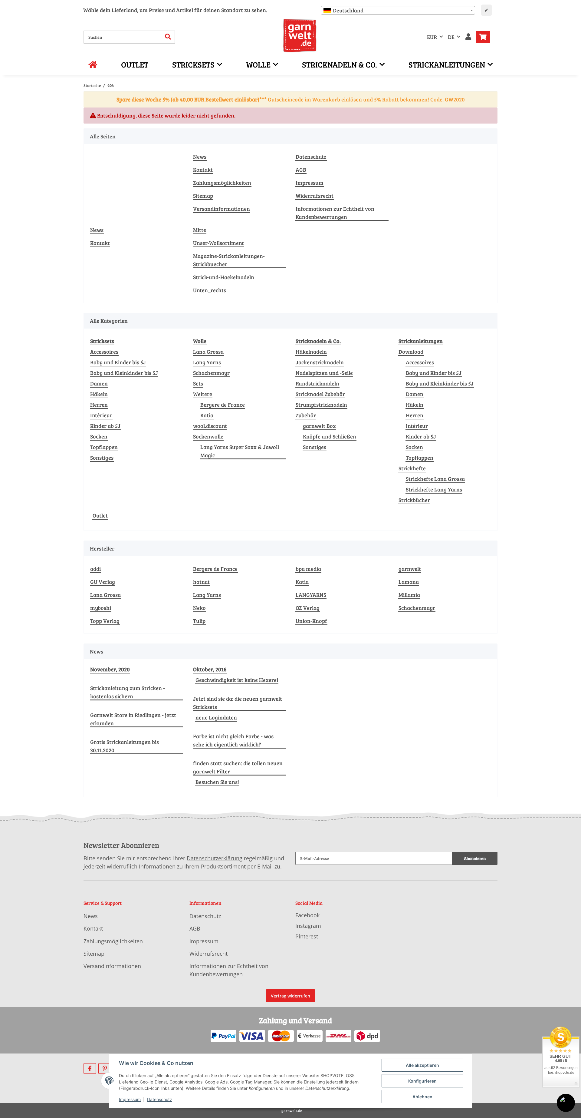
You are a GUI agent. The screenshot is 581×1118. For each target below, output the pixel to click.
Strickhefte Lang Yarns (434, 489)
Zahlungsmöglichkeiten (222, 182)
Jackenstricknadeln (320, 362)
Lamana (409, 581)
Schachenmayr (211, 372)
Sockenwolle (208, 436)
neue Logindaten (216, 717)
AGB (301, 169)
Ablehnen (422, 1096)
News (199, 156)
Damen (99, 383)
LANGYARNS (311, 594)
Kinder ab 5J (105, 425)
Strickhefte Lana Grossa (435, 478)
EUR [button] (432, 37)
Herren (99, 404)
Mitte (199, 229)
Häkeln (99, 394)
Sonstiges (101, 457)
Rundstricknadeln (317, 383)
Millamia (409, 594)
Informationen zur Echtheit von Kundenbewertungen (335, 212)
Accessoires (104, 351)
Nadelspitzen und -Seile (324, 372)
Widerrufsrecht (314, 195)
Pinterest (306, 936)
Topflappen (104, 447)
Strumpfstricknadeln (321, 404)
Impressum (309, 182)
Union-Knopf (311, 620)
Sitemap (203, 195)
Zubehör (306, 415)
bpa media (308, 568)
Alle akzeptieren (422, 1065)
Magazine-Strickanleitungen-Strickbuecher (229, 260)
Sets (198, 383)
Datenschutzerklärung (214, 858)
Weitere (202, 394)
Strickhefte (412, 468)
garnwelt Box (319, 425)
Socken (98, 436)
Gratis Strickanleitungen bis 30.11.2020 (124, 746)
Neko (199, 607)
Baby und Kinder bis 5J (118, 362)
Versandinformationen (221, 208)
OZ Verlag (308, 607)
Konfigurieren (422, 1080)
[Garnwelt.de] (300, 35)
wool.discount (210, 425)
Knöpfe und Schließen (329, 436)
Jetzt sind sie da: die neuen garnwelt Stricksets (237, 702)
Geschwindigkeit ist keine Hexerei (236, 679)
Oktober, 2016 (210, 669)
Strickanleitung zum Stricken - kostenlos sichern (127, 692)
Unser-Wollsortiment (218, 242)
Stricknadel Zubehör (320, 394)
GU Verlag (102, 581)
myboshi (100, 607)
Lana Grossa (208, 351)
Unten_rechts (209, 290)
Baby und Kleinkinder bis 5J (124, 372)
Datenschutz (311, 156)
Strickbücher (414, 500)
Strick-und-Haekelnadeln (223, 277)
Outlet (100, 515)
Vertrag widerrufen (290, 996)
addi (95, 568)
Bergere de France (222, 404)
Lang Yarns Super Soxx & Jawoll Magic (239, 451)
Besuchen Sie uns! (217, 782)
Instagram (308, 925)
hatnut (201, 581)
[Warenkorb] (485, 37)
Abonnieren (475, 858)
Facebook (307, 915)
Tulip (199, 620)
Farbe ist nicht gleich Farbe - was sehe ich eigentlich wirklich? (233, 740)
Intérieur (101, 415)
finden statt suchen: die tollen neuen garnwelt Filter (238, 767)
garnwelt (410, 568)
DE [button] (451, 37)
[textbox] (398, 10)
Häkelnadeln (311, 351)
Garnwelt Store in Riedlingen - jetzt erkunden (133, 719)
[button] (468, 37)
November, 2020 (110, 669)
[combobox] (398, 10)
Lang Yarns (207, 362)
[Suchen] (168, 37)
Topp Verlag (105, 620)
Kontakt (203, 169)
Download (411, 351)
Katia (206, 415)
